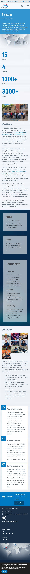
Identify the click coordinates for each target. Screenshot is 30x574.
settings (17, 568)
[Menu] (28, 6)
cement (21, 171)
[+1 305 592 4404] (3, 511)
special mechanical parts (20, 134)
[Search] (22, 6)
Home (3, 18)
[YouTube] (26, 1)
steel (17, 171)
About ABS (9, 18)
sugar (24, 171)
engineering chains (7, 134)
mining (13, 171)
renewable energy (6, 173)
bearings (18, 132)
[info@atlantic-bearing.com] (3, 508)
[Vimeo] (12, 533)
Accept (4, 571)
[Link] (5, 6)
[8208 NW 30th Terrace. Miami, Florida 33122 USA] (3, 514)
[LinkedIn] (21, 1)
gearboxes (23, 132)
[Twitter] (24, 1)
